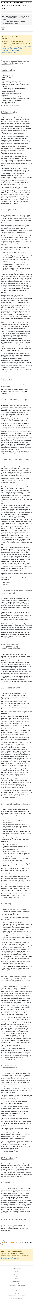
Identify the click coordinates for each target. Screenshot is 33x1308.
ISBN (16, 1278)
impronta (16, 1293)
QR (16, 1276)
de (26, 2)
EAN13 (16, 1271)
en (29, 2)
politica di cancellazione (16, 1298)
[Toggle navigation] (3, 28)
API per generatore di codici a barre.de (16, 1285)
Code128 (16, 1273)
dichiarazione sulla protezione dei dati (16, 1295)
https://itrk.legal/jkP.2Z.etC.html (10, 1258)
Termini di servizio (17, 1296)
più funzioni (16, 1283)
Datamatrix (16, 1274)
